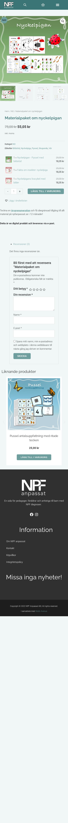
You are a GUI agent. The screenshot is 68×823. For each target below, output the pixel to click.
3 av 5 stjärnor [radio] (37, 289)
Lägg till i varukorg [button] (34, 457)
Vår (50, 148)
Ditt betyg (20, 288)
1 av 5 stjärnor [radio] (30, 289)
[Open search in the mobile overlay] (25, 4)
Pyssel (35, 148)
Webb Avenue (41, 611)
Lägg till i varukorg (46, 191)
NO (12, 111)
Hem (7, 111)
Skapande (43, 148)
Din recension (23, 294)
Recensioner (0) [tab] (21, 244)
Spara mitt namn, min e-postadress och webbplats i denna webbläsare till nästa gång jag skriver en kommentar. (33, 345)
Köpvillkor (11, 555)
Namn (17, 314)
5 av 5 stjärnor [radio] (44, 289)
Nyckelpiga (26, 148)
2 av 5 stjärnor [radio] (34, 289)
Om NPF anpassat (15, 541)
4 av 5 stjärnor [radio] (40, 289)
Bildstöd (16, 148)
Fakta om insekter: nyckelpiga (32, 170)
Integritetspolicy (14, 562)
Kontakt (10, 548)
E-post (17, 328)
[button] (57, 4)
